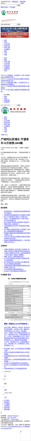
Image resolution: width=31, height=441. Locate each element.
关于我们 (7, 400)
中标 (5, 53)
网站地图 (7, 409)
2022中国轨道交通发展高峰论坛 (13, 269)
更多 (9, 275)
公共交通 (7, 44)
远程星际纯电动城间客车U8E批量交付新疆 (17, 215)
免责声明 (7, 407)
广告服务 (7, 404)
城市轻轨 (7, 100)
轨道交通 (7, 45)
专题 (5, 54)
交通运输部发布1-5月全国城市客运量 (15, 368)
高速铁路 (7, 102)
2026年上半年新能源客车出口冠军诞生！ (16, 363)
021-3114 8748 (12, 417)
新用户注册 (4, 7)
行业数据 (7, 49)
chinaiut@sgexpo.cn (13, 415)
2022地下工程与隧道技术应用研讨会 (15, 271)
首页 (5, 40)
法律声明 (7, 406)
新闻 (5, 42)
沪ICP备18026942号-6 (15, 426)
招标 (5, 51)
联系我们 (7, 402)
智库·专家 (7, 47)
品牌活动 (7, 68)
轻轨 (5, 98)
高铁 (5, 96)
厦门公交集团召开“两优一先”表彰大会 (15, 216)
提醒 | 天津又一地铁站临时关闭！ (14, 256)
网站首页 (15, 1)
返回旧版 (22, 1)
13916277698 (14, 419)
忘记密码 (12, 7)
